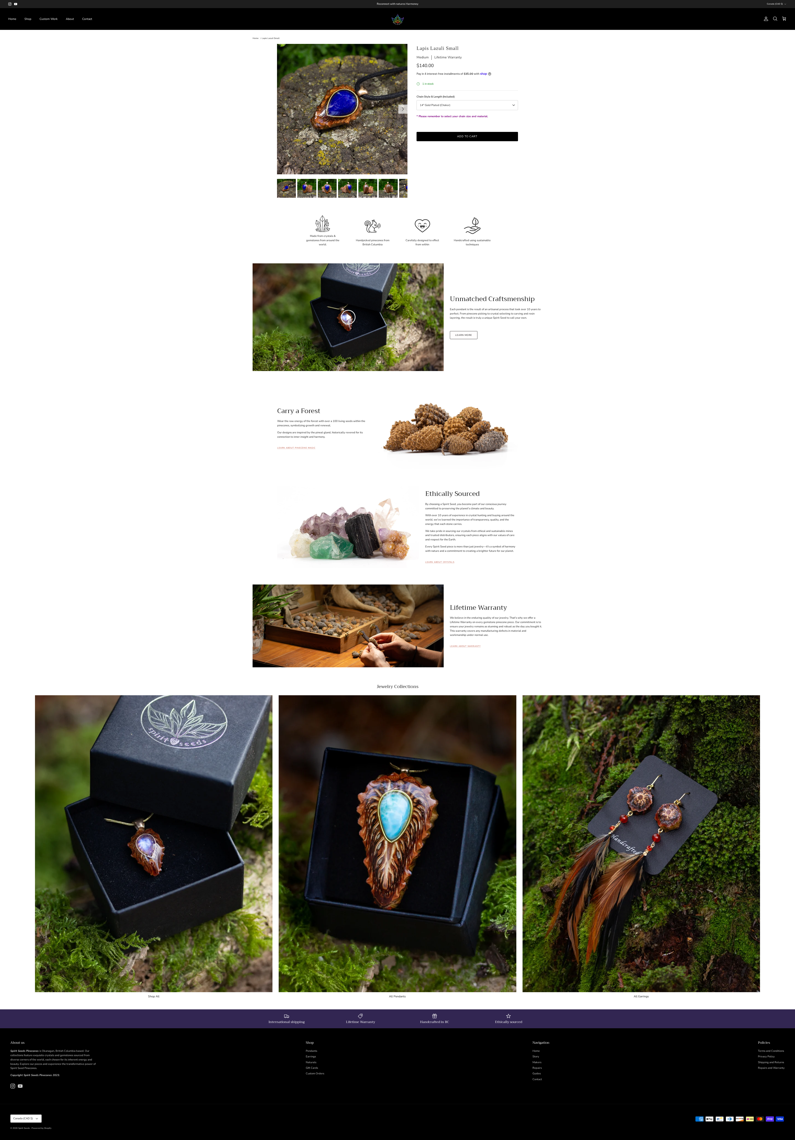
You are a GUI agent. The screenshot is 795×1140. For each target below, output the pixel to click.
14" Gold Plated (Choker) (435, 105)
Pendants (311, 1051)
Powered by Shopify (41, 1128)
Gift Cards (312, 1068)
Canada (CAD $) (775, 3)
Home (12, 19)
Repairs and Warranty (771, 1068)
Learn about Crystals (439, 562)
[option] (342, 109)
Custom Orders (315, 1073)
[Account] (765, 18)
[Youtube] (15, 4)
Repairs (537, 1068)
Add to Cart (467, 136)
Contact (87, 19)
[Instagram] (9, 4)
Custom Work (49, 19)
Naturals (311, 1062)
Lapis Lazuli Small (270, 38)
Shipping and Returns (771, 1062)
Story (535, 1056)
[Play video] (348, 317)
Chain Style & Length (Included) (436, 97)
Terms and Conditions (771, 1051)
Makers (536, 1062)
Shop (27, 19)
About (70, 19)
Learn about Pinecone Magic (296, 447)
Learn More (463, 335)
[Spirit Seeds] (397, 19)
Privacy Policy (766, 1056)
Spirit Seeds (24, 1128)
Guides (536, 1073)
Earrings (311, 1056)
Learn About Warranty (465, 646)
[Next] (402, 109)
